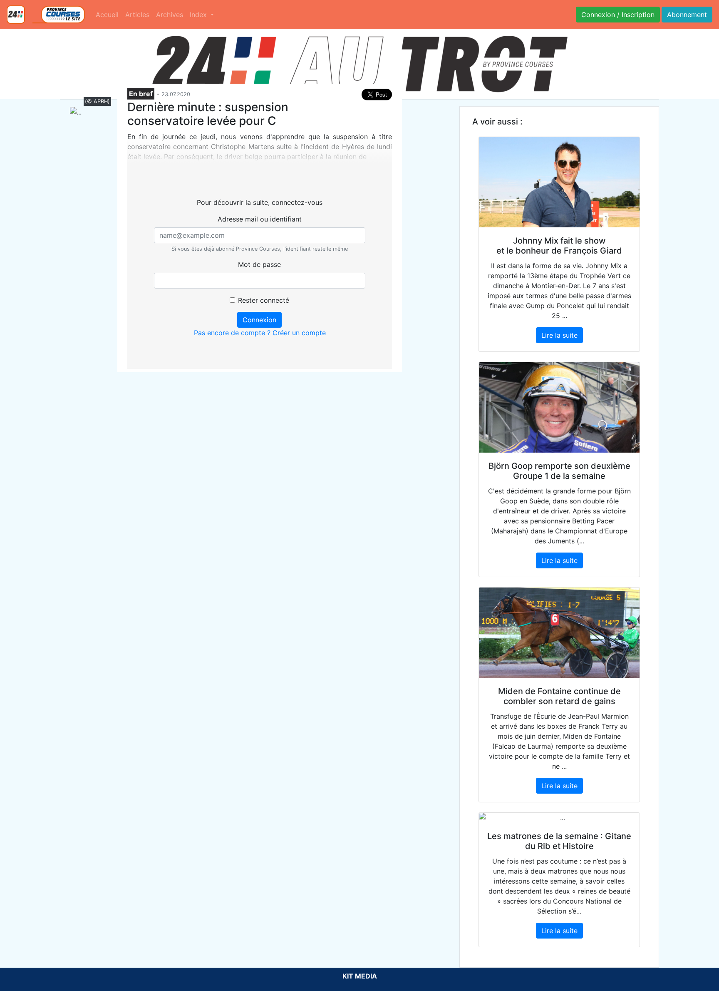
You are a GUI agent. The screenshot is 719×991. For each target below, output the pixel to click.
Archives (169, 14)
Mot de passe (259, 264)
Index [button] (199, 14)
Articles (137, 14)
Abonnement (687, 14)
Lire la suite (559, 335)
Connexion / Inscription (618, 14)
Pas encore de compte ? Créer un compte (260, 333)
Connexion (259, 320)
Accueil (107, 14)
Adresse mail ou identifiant (260, 219)
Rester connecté (263, 300)
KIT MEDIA (359, 976)
